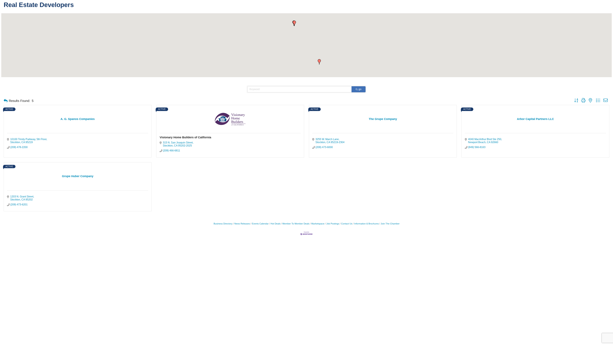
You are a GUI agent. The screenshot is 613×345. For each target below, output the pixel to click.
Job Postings (332, 223)
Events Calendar (260, 223)
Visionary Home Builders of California (185, 137)
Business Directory (223, 223)
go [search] (360, 89)
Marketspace (317, 223)
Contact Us (346, 223)
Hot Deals (275, 223)
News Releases (242, 223)
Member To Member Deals (295, 223)
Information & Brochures (366, 223)
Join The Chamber (390, 223)
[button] (294, 23)
